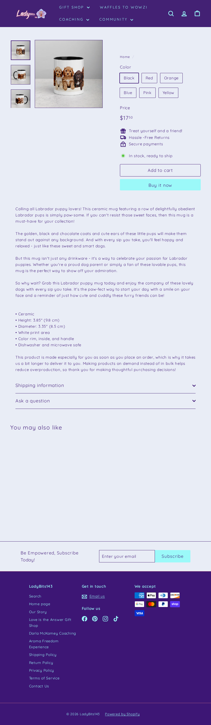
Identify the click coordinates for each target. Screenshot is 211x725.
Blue (128, 92)
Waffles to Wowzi (124, 7)
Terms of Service (44, 678)
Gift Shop (72, 7)
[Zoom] (68, 74)
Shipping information (39, 385)
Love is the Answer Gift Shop (50, 622)
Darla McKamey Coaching (52, 633)
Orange (171, 77)
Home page (39, 604)
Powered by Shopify (122, 714)
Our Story (38, 612)
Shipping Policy (43, 654)
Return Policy (41, 662)
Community (114, 19)
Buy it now (160, 185)
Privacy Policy (41, 670)
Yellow (168, 92)
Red (149, 77)
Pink (147, 92)
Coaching (72, 19)
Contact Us (39, 686)
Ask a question (32, 401)
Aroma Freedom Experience (44, 644)
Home (125, 57)
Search (35, 596)
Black (129, 77)
